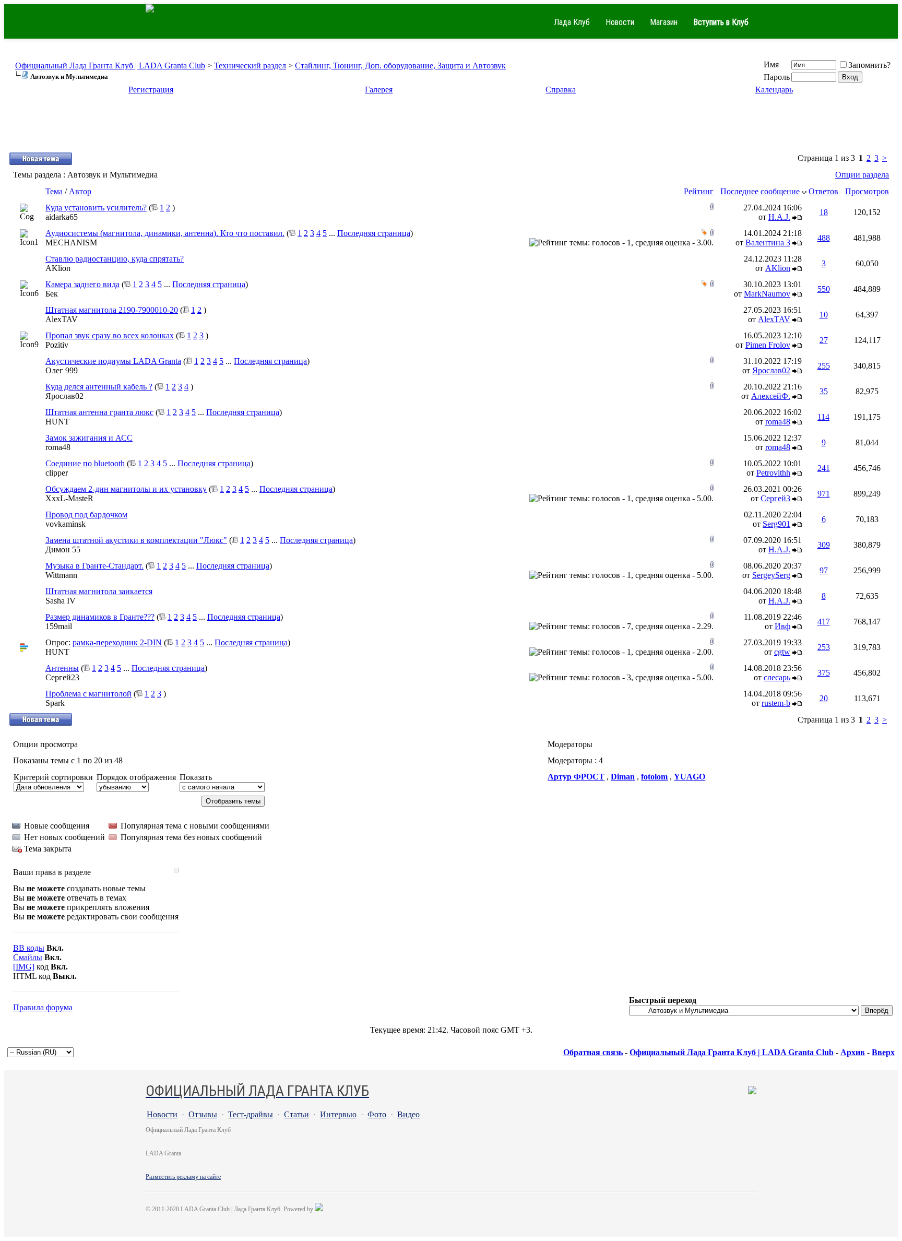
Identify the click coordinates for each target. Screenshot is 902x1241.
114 (823, 416)
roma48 (777, 421)
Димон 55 (62, 549)
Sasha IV (60, 600)
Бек (51, 293)
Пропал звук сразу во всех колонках (109, 335)
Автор (80, 191)
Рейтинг (699, 191)
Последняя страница (373, 233)
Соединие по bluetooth (85, 463)
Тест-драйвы (250, 1114)
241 (823, 468)
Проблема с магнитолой (88, 693)
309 (823, 544)
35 (824, 391)
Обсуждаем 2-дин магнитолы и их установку (126, 488)
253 (823, 647)
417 (823, 621)
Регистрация (150, 89)
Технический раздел (250, 65)
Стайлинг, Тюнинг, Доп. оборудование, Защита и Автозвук (400, 65)
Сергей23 (62, 677)
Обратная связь (593, 1052)
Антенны (62, 668)
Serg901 (776, 523)
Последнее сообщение (760, 191)
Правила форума (43, 1007)
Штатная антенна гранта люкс (99, 412)
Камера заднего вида (82, 284)
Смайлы (27, 957)
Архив (852, 1052)
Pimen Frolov (767, 344)
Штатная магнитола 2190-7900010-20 (111, 309)
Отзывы (202, 1114)
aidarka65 (61, 216)
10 (824, 314)
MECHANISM (71, 242)
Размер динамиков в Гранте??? (100, 616)
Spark (55, 703)
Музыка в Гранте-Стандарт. (94, 565)
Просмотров (867, 191)
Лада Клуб (572, 22)
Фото (376, 1114)
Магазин (664, 22)
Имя (771, 64)
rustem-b (776, 703)
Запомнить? (869, 65)
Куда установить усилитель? (96, 207)
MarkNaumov (767, 293)
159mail (58, 626)
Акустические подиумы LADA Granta (113, 361)
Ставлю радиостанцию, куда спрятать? (114, 258)
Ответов (823, 191)
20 (824, 698)
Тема (54, 191)
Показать (196, 777)
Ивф (782, 626)
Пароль (777, 77)
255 (823, 365)
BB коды (28, 947)
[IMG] (23, 966)
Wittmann (61, 575)
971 (823, 493)
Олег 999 (61, 370)
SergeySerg (771, 575)
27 (824, 340)
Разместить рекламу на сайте (183, 1176)
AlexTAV (61, 319)
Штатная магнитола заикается (98, 591)
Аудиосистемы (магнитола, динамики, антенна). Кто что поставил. (164, 233)
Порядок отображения (136, 777)
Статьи (296, 1114)
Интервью (338, 1114)
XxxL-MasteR (69, 498)
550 (823, 289)
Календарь (774, 89)
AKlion (57, 268)
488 (823, 237)
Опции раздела (862, 174)
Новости (620, 22)
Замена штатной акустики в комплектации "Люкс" (136, 540)
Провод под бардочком (86, 514)
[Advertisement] (451, 127)
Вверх (883, 1052)
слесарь (777, 677)
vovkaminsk (65, 523)
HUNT (57, 421)
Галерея (379, 89)
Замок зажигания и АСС (89, 437)
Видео (408, 1114)
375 (823, 672)
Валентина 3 (767, 242)
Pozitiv (56, 344)
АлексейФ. (770, 396)
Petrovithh (773, 472)
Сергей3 (775, 498)
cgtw (782, 651)
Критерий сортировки (53, 777)
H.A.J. (779, 216)
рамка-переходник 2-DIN (117, 642)
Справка (560, 89)
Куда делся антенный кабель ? (98, 386)
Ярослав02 (771, 370)
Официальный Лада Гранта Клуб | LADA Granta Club (110, 65)
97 (824, 570)
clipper (56, 472)
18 (824, 212)
